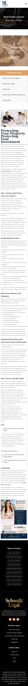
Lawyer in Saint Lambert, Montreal (14, 557)
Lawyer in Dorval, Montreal (14, 560)
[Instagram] (14, 619)
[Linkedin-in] (18, 619)
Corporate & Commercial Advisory (13, 95)
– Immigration (14, 642)
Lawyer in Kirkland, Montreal (14, 564)
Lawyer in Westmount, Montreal (14, 580)
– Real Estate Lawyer (14, 629)
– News (14, 661)
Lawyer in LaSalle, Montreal (14, 553)
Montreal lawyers (6, 171)
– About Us (14, 651)
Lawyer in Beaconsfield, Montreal (14, 568)
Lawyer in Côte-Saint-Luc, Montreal (14, 576)
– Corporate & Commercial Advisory (14, 636)
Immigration (6, 100)
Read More (14, 57)
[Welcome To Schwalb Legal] (5, 4)
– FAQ (14, 658)
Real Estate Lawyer (8, 84)
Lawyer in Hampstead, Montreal (14, 572)
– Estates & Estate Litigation (14, 633)
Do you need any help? (14, 48)
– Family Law (14, 639)
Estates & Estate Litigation (11, 78)
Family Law (6, 89)
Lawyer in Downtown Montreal (14, 584)
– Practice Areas (14, 655)
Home (8, 20)
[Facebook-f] (10, 619)
